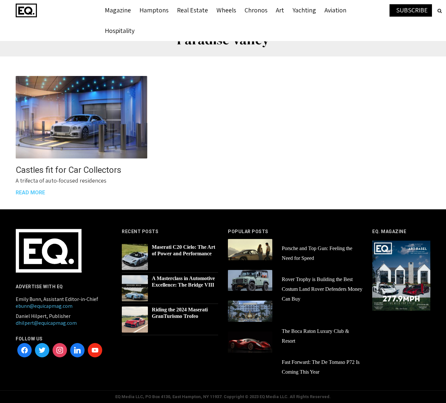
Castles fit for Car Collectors (68, 170)
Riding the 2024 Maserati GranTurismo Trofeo (180, 313)
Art (280, 10)
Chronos (256, 10)
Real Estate (192, 10)
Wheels (226, 10)
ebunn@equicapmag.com (44, 306)
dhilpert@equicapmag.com (46, 323)
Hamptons (153, 10)
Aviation (335, 10)
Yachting (304, 10)
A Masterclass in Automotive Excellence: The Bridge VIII (183, 282)
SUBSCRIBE (412, 10)
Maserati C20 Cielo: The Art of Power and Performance (183, 250)
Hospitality (120, 30)
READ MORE (30, 192)
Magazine (118, 10)
